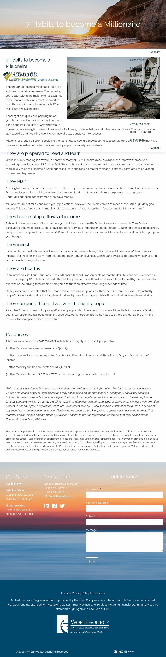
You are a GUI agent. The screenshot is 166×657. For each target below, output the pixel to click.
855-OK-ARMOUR (59, 496)
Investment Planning (142, 83)
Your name (105, 489)
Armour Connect (140, 123)
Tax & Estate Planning (143, 91)
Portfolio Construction (143, 107)
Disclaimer (98, 593)
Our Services (138, 60)
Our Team (154, 51)
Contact (155, 147)
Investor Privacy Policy (75, 593)
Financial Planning (140, 67)
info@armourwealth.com (62, 483)
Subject (103, 516)
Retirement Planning (142, 75)
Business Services (141, 99)
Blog (133, 131)
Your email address (110, 502)
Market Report (138, 139)
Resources (136, 115)
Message (104, 530)
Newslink (146, 131)
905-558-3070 (56, 487)
